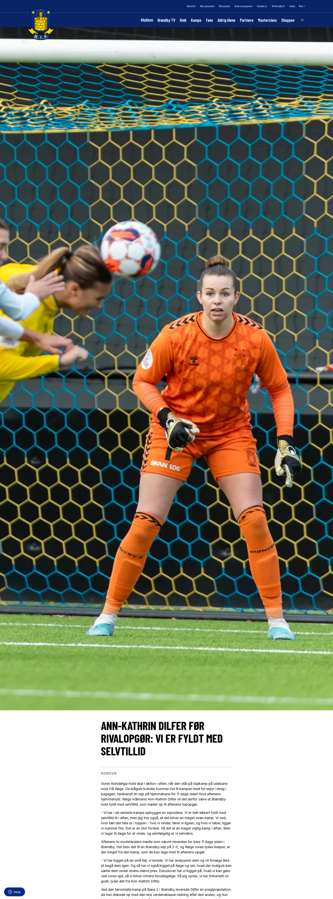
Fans (209, 20)
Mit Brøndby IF (278, 6)
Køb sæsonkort (207, 6)
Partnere (246, 20)
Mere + (302, 6)
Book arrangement (243, 6)
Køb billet (191, 6)
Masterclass (267, 20)
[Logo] (41, 24)
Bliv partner (224, 6)
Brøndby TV (166, 20)
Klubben (147, 19)
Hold (183, 20)
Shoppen (287, 20)
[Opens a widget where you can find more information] (14, 892)
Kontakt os (262, 6)
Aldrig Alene (226, 20)
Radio (292, 6)
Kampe (196, 20)
